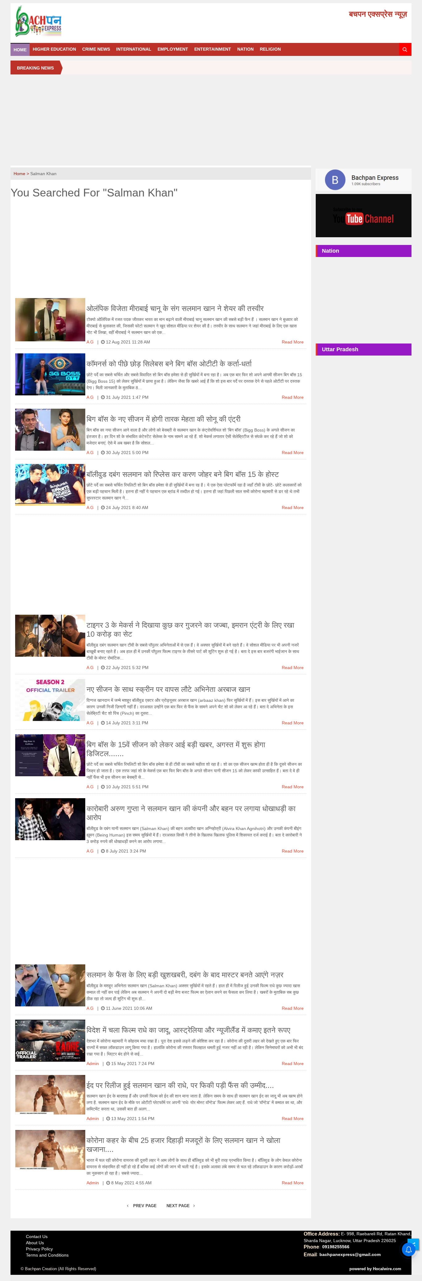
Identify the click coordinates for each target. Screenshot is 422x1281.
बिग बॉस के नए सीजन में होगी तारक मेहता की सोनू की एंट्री (163, 419)
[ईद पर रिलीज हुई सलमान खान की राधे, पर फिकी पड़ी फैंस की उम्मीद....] (50, 1095)
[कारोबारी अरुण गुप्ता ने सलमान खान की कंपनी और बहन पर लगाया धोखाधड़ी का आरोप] (50, 819)
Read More (293, 341)
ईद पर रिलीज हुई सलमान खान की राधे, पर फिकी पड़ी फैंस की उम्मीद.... (180, 1085)
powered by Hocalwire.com (375, 1268)
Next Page (179, 1206)
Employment (173, 49)
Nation (245, 49)
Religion (270, 49)
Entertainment (212, 49)
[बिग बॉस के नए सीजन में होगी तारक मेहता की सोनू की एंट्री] (50, 430)
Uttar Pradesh (340, 349)
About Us (35, 1242)
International (133, 49)
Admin (93, 1063)
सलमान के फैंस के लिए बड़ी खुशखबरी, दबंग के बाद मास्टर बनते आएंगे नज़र (185, 975)
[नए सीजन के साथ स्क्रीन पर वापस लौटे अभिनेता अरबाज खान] (50, 700)
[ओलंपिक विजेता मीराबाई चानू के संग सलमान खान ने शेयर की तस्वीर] (50, 319)
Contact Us (37, 1236)
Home (20, 49)
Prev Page (144, 1206)
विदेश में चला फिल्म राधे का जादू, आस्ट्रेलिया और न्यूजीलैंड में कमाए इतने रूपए (188, 1030)
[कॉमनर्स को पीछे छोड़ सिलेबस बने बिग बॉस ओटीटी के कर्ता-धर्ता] (50, 374)
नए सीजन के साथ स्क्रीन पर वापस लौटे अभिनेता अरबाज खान (168, 689)
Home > (22, 173)
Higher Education (54, 49)
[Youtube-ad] (363, 215)
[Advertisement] (211, 122)
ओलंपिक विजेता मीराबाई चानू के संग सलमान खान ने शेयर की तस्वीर (175, 308)
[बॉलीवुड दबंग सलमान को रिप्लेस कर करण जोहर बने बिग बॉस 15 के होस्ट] (50, 485)
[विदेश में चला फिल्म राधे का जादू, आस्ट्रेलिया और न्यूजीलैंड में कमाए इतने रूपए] (50, 1041)
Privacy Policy (39, 1248)
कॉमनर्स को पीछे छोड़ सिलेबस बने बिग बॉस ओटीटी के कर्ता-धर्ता (169, 364)
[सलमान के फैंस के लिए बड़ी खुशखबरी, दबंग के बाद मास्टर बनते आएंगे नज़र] (50, 985)
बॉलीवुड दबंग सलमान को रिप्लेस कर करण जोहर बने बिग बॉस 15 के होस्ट (183, 474)
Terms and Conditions (47, 1255)
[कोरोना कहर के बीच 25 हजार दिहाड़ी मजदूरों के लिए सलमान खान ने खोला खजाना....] (50, 1149)
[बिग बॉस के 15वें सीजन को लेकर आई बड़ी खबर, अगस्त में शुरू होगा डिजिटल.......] (50, 755)
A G (91, 341)
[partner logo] (76, 21)
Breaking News (35, 67)
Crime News (96, 49)
